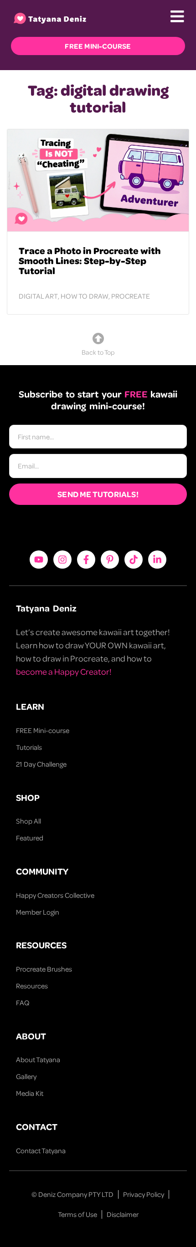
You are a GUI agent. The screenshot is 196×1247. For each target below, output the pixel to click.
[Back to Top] (98, 338)
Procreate (130, 295)
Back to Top (98, 352)
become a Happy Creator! (64, 671)
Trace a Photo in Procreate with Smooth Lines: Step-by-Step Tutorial (90, 260)
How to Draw (84, 295)
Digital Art (38, 295)
